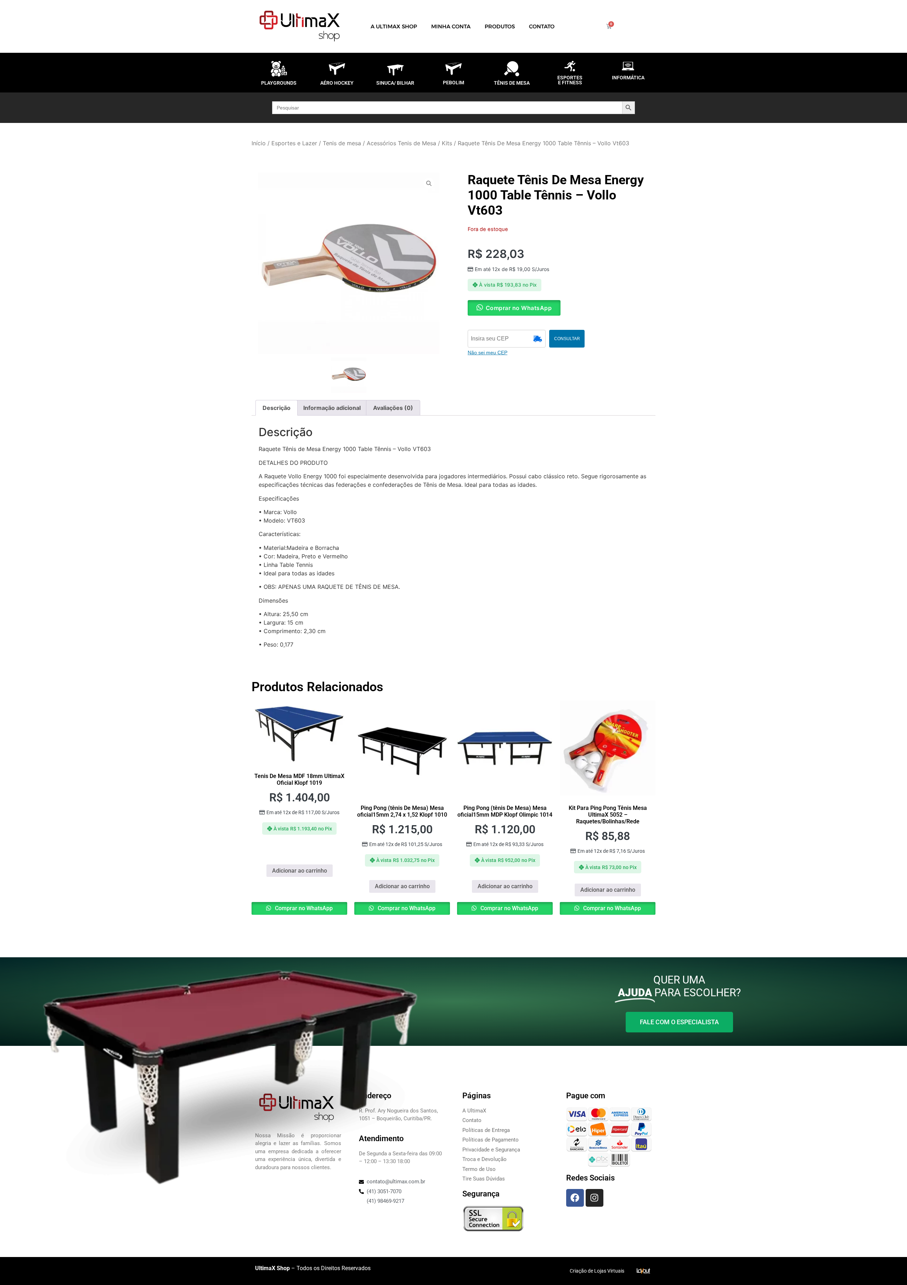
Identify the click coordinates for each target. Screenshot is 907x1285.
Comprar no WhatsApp (303, 908)
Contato (541, 26)
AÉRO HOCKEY (337, 83)
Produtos (500, 26)
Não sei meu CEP (487, 352)
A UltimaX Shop (394, 26)
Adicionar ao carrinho (299, 870)
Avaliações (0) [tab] (393, 407)
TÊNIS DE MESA (512, 83)
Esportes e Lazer (294, 143)
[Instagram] (594, 1198)
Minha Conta (451, 26)
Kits (447, 143)
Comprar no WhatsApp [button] (519, 307)
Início (259, 143)
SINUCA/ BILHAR (395, 83)
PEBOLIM (453, 82)
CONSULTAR (567, 338)
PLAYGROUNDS (279, 83)
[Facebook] (575, 1198)
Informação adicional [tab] (332, 407)
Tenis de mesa (342, 143)
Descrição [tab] (277, 407)
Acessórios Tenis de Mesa (401, 143)
